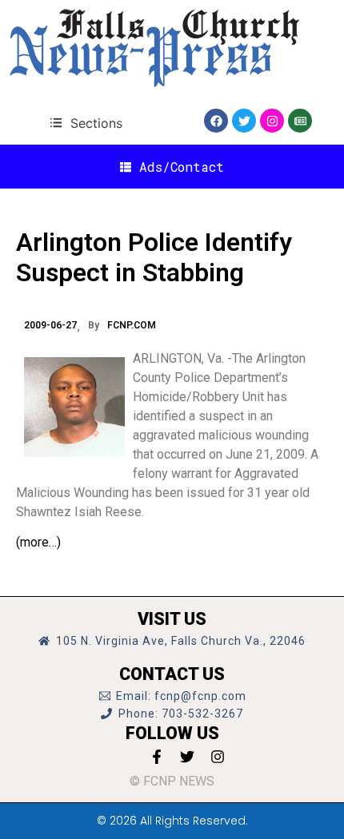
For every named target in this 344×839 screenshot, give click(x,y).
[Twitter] (244, 121)
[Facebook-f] (157, 757)
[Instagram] (272, 121)
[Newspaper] (300, 121)
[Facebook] (216, 121)
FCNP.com (131, 325)
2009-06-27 (50, 325)
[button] (86, 123)
